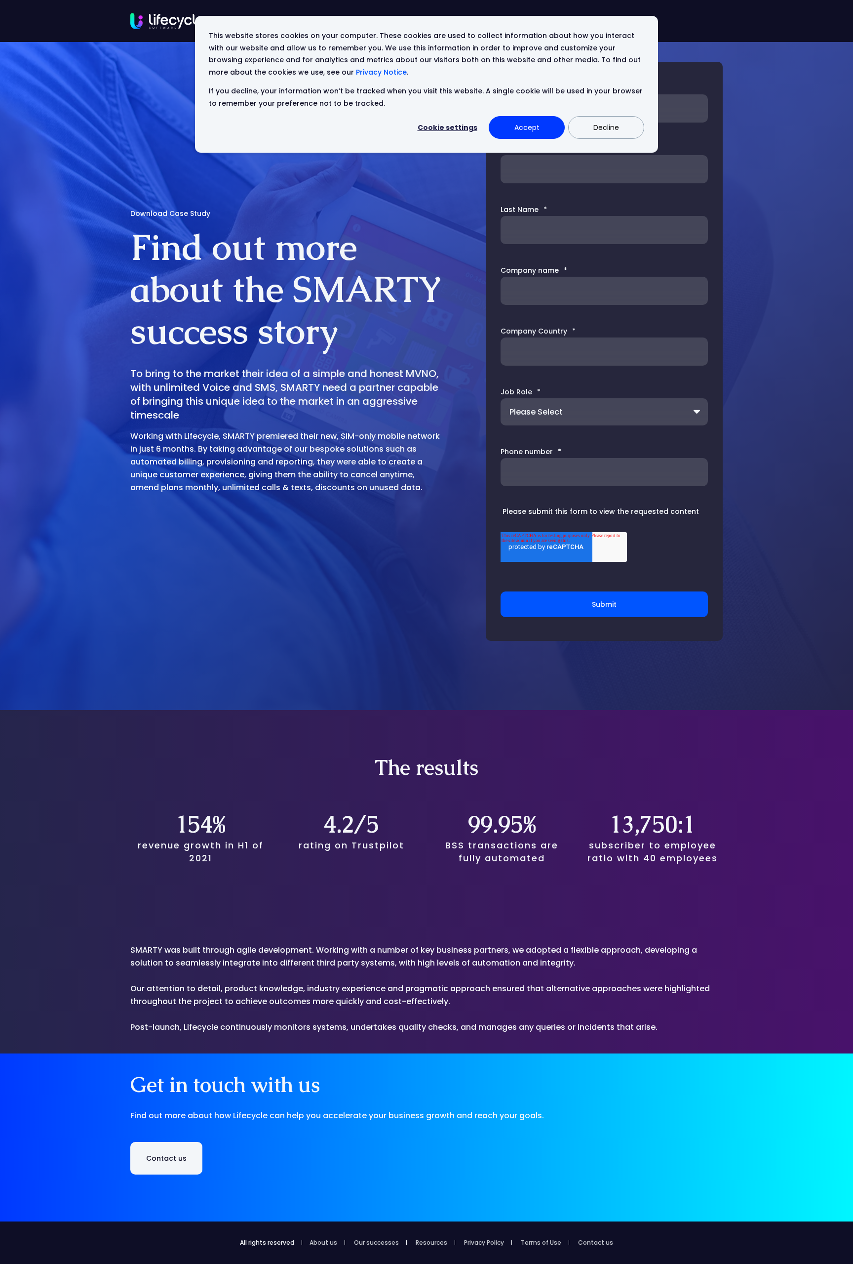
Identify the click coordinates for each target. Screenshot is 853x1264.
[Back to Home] (167, 21)
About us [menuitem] (323, 1243)
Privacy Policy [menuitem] (484, 1243)
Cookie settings (447, 127)
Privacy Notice (381, 72)
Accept (527, 127)
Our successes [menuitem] (376, 1243)
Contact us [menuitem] (595, 1243)
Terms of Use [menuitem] (541, 1243)
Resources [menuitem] (431, 1243)
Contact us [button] (166, 1158)
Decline (606, 127)
